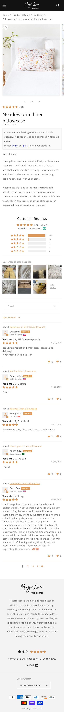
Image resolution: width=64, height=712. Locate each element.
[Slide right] (39, 101)
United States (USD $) (30, 685)
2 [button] (28, 566)
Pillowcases (8, 18)
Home (5, 14)
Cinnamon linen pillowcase (25, 483)
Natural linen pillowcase (23, 408)
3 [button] (33, 566)
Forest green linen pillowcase (26, 446)
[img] (10, 343)
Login (15, 145)
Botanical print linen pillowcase (27, 326)
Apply (25, 145)
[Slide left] (24, 101)
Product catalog (21, 14)
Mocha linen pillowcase (23, 371)
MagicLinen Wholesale (34, 709)
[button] (4, 5)
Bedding (38, 14)
